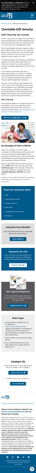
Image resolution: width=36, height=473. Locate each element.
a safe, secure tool (7, 5)
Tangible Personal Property (14, 212)
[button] (32, 469)
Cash (6, 195)
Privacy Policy (18, 464)
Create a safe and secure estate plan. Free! (17, 403)
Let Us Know (17, 383)
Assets (8, 216)
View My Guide (17, 265)
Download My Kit (17, 305)
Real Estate (8, 207)
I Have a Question (17, 372)
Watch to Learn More (12, 118)
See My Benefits (18, 239)
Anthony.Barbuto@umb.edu (14, 326)
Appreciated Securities (12, 199)
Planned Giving (6, 24)
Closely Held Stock (11, 203)
